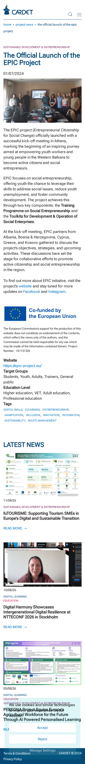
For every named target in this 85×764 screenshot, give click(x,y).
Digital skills (12, 409)
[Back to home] (18, 9)
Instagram (57, 291)
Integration (70, 415)
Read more (13, 528)
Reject (42, 739)
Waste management (42, 420)
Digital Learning (15, 596)
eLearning (32, 409)
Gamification (13, 415)
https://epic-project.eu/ (22, 365)
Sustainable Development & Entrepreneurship (36, 47)
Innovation (51, 415)
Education (10, 600)
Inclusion (33, 415)
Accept (42, 728)
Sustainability (14, 420)
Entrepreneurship (55, 409)
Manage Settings (42, 750)
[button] (70, 14)
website (25, 286)
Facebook (31, 291)
